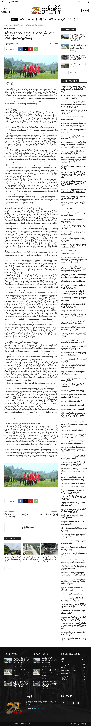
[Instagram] (68, 703)
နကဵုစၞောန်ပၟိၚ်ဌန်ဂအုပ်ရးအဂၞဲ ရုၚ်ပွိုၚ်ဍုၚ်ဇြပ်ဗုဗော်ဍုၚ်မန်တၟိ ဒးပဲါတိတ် (73, 174)
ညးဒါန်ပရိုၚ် (45, 709)
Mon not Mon (65, 285)
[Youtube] (78, 703)
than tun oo (65, 136)
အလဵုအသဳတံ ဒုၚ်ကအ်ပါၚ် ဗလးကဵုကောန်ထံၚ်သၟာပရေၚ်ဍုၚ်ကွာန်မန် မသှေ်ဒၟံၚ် (73, 415)
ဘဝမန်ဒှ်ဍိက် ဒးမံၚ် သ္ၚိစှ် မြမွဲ (48, 514)
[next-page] (9, 568)
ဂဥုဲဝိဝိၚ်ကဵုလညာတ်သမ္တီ (76, 391)
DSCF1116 (69, 209)
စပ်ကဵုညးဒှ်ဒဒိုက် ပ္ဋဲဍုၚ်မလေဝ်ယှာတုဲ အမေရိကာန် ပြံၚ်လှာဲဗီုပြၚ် (73, 625)
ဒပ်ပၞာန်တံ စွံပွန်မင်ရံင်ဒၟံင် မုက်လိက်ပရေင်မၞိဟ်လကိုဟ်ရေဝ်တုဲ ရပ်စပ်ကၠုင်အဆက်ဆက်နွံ (12, 559)
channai (64, 245)
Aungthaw (64, 87)
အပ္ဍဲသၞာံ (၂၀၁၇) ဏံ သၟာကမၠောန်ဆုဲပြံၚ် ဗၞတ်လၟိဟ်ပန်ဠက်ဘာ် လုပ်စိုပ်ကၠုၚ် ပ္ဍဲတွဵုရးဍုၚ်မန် (73, 104)
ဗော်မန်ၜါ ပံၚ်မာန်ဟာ (79, 281)
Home (6, 25)
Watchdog (64, 172)
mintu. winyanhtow (68, 157)
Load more (73, 72)
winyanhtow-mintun (68, 95)
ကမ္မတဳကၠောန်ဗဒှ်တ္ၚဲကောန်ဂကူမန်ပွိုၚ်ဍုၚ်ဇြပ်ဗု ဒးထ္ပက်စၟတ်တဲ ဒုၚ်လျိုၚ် (73, 449)
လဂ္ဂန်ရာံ (63, 503)
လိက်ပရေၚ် (12, 28)
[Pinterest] (30, 49)
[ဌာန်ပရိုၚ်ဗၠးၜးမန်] (13, 527)
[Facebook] (20, 49)
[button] (78, 19)
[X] (25, 49)
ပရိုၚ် (11, 25)
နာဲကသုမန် (37, 709)
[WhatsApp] (36, 49)
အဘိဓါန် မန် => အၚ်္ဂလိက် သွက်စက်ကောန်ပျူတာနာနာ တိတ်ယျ (74, 471)
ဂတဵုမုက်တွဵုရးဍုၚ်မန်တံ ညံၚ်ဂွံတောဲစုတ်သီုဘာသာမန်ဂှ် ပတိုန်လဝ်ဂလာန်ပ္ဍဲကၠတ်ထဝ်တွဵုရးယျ (73, 144)
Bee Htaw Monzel (67, 611)
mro (62, 110)
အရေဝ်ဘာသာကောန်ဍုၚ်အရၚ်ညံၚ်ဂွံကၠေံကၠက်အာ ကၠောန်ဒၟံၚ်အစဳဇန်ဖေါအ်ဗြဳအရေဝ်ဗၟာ (73, 581)
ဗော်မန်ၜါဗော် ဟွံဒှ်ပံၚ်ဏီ (76, 409)
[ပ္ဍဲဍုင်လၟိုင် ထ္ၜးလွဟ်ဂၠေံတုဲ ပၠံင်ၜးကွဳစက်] (65, 65)
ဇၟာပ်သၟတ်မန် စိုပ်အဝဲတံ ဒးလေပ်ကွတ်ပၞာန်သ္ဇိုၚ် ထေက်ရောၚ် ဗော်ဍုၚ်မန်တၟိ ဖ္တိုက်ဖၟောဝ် (73, 159)
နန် (62, 528)
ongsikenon (65, 123)
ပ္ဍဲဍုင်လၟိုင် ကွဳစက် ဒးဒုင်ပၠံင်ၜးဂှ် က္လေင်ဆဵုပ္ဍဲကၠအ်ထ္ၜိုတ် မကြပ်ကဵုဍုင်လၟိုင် (49, 559)
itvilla (63, 477)
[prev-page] (5, 568)
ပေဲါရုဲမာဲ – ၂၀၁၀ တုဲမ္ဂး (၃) (74, 594)
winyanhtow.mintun (68, 142)
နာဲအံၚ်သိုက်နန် (65, 275)
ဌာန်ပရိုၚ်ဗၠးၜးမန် (10, 43)
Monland (64, 166)
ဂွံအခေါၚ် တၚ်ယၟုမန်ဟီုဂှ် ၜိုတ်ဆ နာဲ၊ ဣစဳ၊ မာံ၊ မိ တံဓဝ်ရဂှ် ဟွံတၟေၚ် (73, 89)
